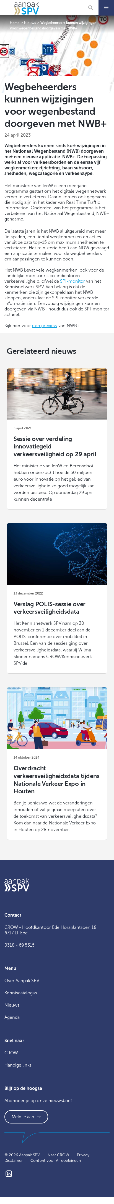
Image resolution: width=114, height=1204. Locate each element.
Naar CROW (58, 1155)
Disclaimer (13, 1160)
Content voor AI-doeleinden (55, 1160)
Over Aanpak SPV (21, 980)
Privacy (83, 1155)
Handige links (18, 1065)
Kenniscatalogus (20, 992)
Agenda (12, 1017)
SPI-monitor (72, 281)
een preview (44, 325)
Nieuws (11, 1005)
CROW (11, 1052)
